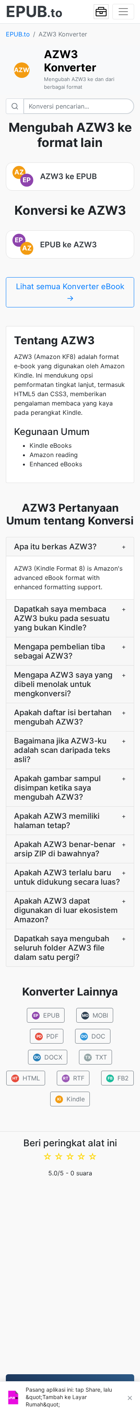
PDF (47, 1036)
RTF (73, 1078)
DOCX (48, 1057)
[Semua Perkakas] (101, 11)
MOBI (95, 1015)
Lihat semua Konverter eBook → (70, 292)
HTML (26, 1078)
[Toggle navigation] (123, 11)
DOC (93, 1036)
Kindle (71, 1099)
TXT (96, 1057)
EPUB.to (18, 34)
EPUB (46, 1015)
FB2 (118, 1078)
